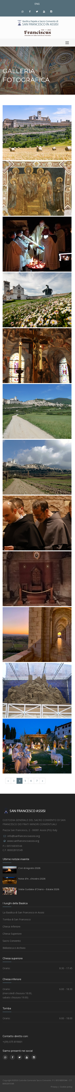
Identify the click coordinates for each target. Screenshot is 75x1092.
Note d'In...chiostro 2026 (31, 878)
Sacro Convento (12, 940)
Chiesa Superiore (12, 933)
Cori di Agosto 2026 (29, 868)
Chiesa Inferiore (11, 926)
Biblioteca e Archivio (14, 948)
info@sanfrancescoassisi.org (24, 836)
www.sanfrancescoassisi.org (23, 840)
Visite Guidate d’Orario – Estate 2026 (38, 889)
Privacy (54, 1086)
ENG (37, 3)
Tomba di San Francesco (17, 919)
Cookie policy (66, 1086)
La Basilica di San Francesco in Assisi (23, 912)
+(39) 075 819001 (12, 1041)
